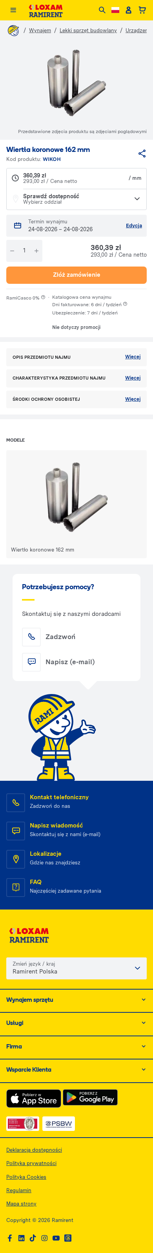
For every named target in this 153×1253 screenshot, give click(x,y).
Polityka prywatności (31, 1163)
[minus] (12, 251)
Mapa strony (21, 1204)
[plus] (36, 251)
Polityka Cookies (26, 1177)
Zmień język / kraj (34, 964)
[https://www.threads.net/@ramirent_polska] (67, 1238)
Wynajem (40, 30)
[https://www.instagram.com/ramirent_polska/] (44, 1238)
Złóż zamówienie (76, 274)
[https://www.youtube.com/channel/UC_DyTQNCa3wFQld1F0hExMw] (56, 1238)
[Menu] (13, 10)
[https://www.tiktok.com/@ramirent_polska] (33, 1238)
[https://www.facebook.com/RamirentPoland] (9, 1238)
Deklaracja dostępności (34, 1150)
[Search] (102, 10)
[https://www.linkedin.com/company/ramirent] (21, 1238)
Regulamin (18, 1190)
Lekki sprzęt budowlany (88, 30)
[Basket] (142, 10)
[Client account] (128, 10)
